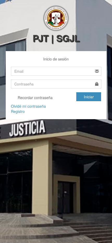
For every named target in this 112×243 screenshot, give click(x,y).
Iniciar (89, 96)
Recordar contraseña (35, 97)
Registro (18, 111)
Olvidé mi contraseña (28, 106)
